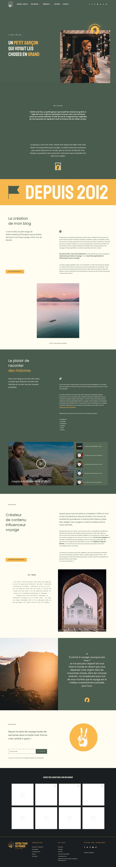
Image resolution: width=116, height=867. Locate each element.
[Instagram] (94, 4)
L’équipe (60, 849)
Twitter (62, 430)
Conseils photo (36, 851)
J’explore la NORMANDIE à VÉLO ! (31, 481)
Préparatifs (35, 849)
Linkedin (62, 426)
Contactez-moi (62, 856)
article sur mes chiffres (67, 407)
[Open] (23, 795)
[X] (92, 4)
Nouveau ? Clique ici (37, 847)
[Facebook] (89, 4)
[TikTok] (100, 4)
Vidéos (34, 854)
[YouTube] (97, 4)
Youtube (63, 421)
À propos (60, 847)
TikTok (62, 428)
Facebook (63, 423)
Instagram (63, 419)
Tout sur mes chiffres (63, 854)
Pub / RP (60, 851)
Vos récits (34, 856)
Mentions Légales (89, 852)
